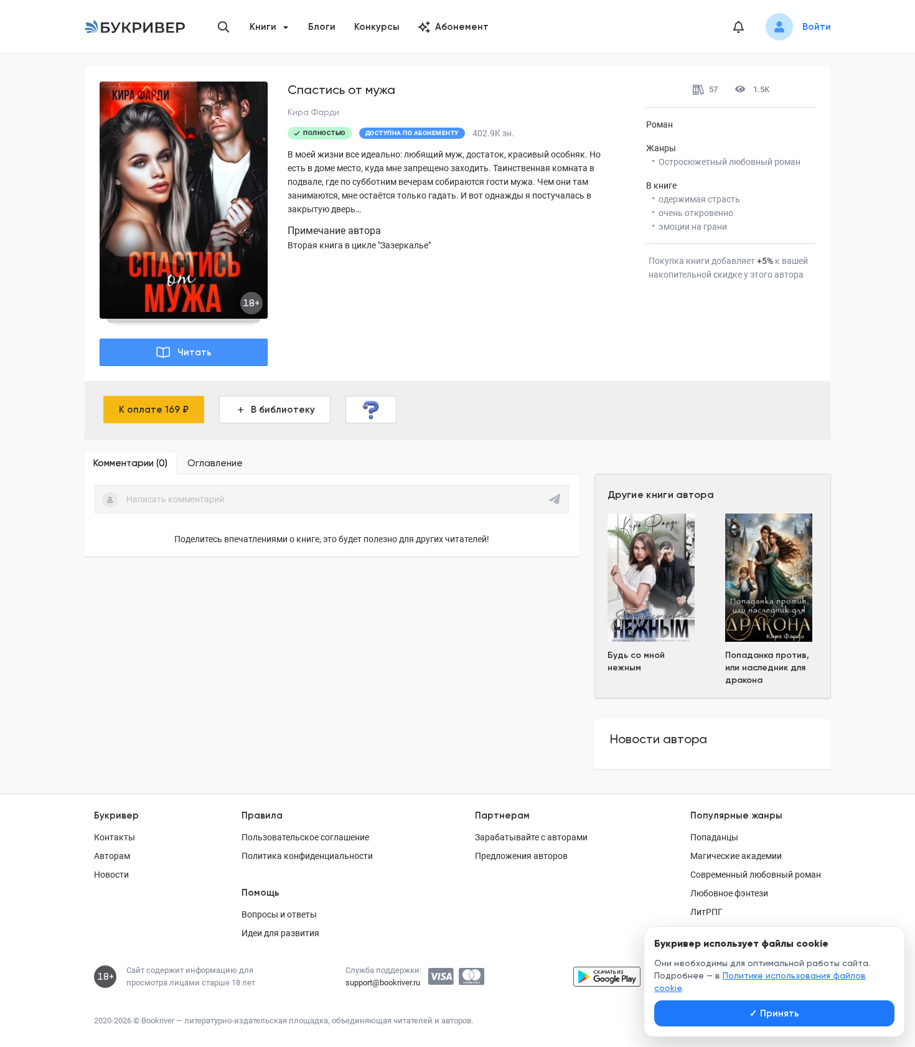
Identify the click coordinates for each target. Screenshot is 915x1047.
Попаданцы (714, 837)
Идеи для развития (280, 933)
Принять (774, 1013)
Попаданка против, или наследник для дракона (767, 667)
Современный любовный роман (755, 875)
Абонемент (462, 26)
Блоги (322, 26)
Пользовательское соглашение (305, 837)
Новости (111, 875)
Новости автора (658, 738)
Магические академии (736, 856)
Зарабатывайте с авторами (531, 837)
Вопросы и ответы (279, 914)
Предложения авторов (521, 856)
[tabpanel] (332, 515)
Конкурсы (377, 26)
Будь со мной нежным (636, 661)
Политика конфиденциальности (307, 856)
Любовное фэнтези (729, 893)
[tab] (130, 463)
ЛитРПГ (706, 912)
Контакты (114, 837)
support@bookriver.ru (382, 982)
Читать (194, 352)
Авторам (112, 856)
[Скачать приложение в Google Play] (606, 977)
